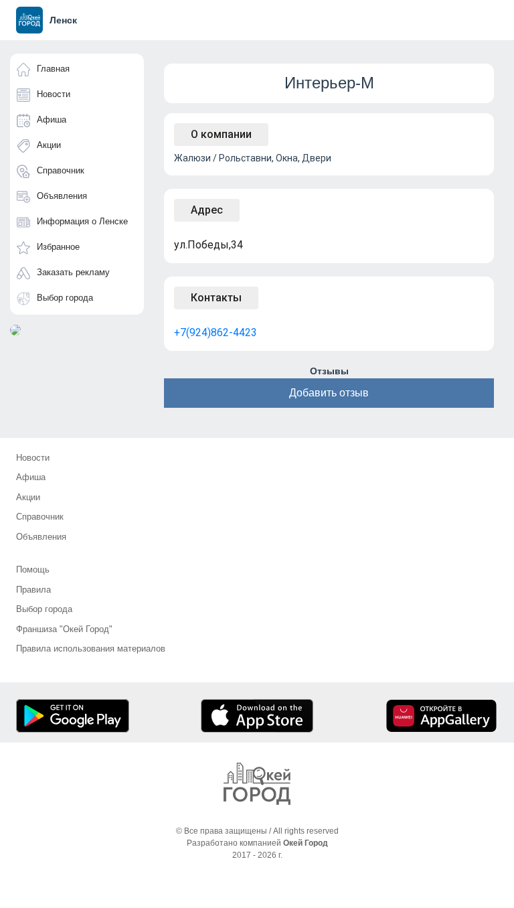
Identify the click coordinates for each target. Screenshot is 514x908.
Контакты (216, 297)
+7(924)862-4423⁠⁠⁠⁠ (215, 332)
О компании (221, 134)
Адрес (207, 210)
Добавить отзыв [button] (329, 392)
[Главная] (257, 784)
